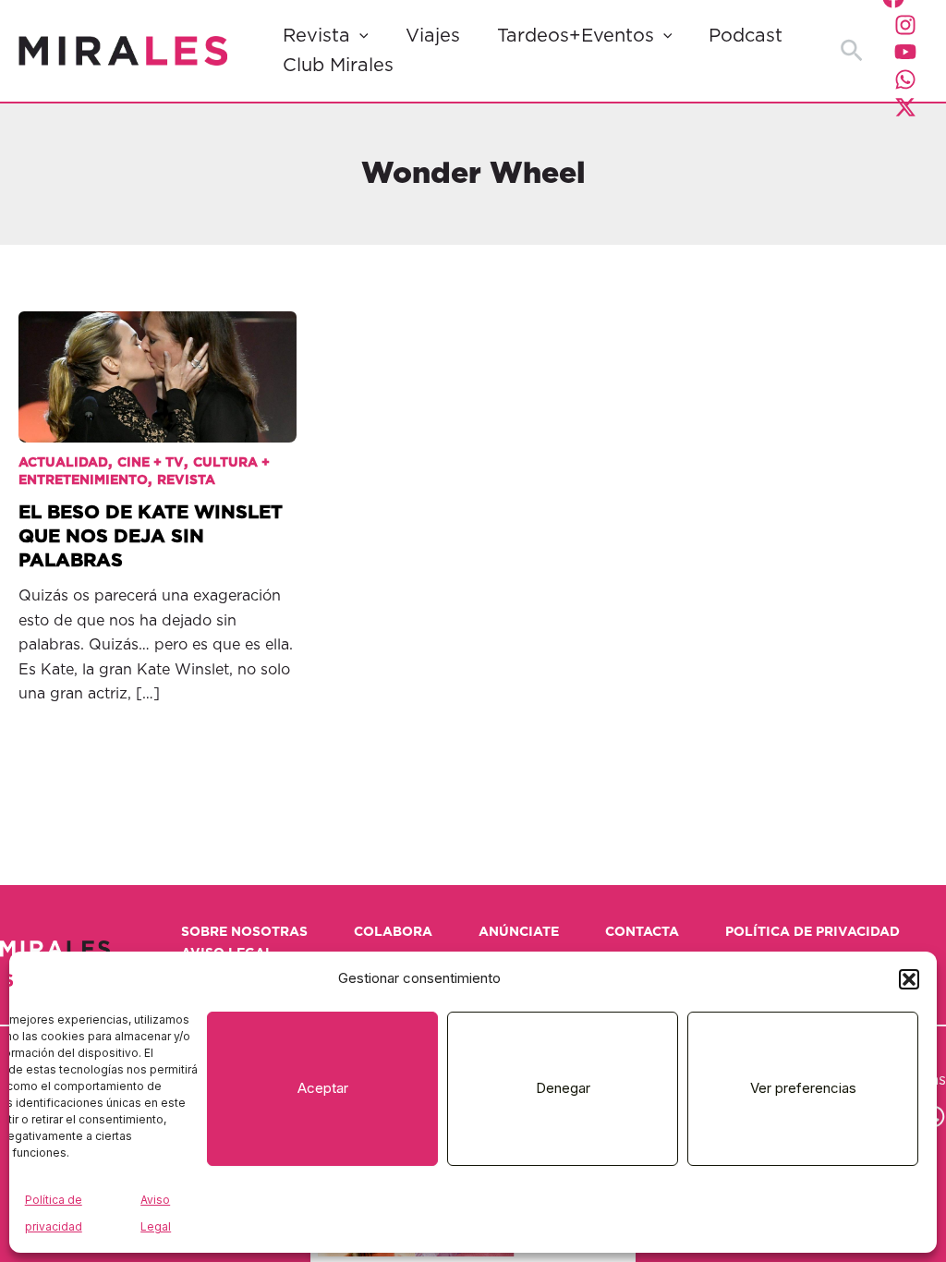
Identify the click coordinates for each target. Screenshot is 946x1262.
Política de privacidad (812, 932)
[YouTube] (905, 52)
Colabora (393, 932)
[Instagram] (905, 25)
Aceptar (322, 1088)
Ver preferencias (803, 1088)
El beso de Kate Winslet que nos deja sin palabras (150, 537)
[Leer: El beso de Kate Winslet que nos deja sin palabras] (157, 362)
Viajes (433, 36)
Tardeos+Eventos (575, 36)
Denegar (563, 1088)
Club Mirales (338, 65)
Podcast (745, 36)
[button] (909, 979)
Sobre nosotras (244, 932)
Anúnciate (519, 932)
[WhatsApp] (905, 79)
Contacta (642, 932)
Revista (316, 36)
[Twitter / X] (905, 107)
